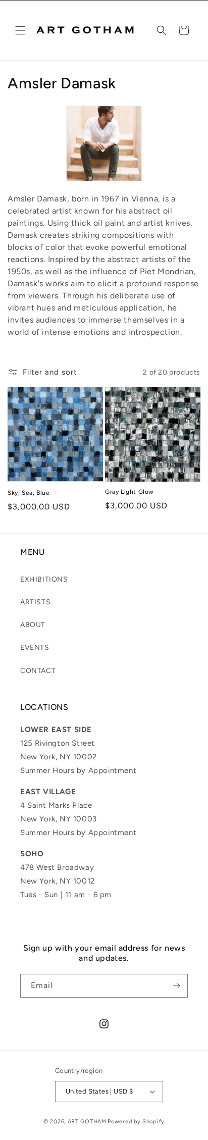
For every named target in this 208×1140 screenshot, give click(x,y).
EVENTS (34, 647)
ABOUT (32, 624)
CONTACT (38, 670)
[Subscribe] (176, 986)
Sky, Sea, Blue (28, 492)
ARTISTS (35, 602)
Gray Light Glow (129, 491)
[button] (20, 30)
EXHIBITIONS (44, 579)
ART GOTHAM (87, 1121)
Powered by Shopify (136, 1121)
